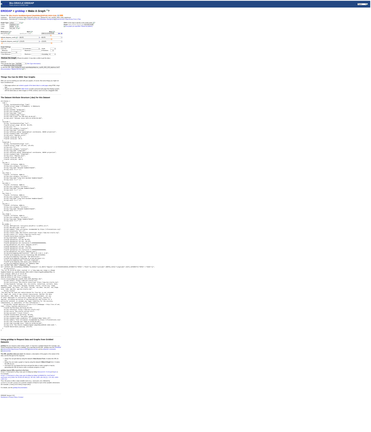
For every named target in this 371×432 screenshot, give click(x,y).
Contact (21, 397)
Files (79, 19)
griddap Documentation (20, 387)
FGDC (29, 19)
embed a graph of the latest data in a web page (33, 85)
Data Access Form (71, 19)
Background (50, 19)
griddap (20, 10)
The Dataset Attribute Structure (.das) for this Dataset (25, 97)
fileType (49, 372)
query (55, 372)
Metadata (43, 19)
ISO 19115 (36, 19)
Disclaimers (4, 397)
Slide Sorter (25, 89)
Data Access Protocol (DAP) (19, 349)
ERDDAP (6, 10)
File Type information (33, 63)
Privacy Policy (13, 397)
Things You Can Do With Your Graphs (18, 77)
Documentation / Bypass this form (11, 69)
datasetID (41, 372)
